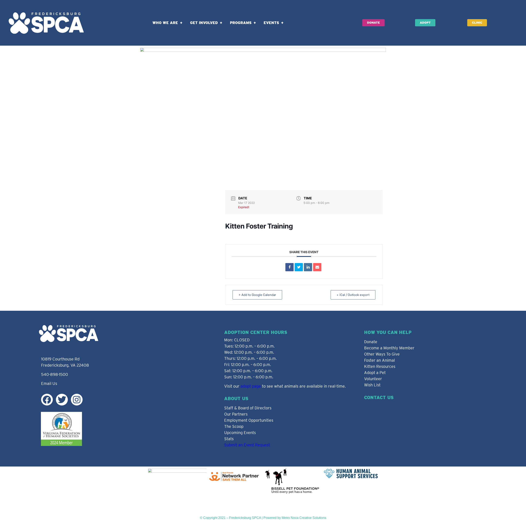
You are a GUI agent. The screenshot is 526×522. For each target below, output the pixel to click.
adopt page (250, 386)
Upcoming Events (240, 432)
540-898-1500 (54, 374)
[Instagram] (77, 399)
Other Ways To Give (382, 354)
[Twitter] (62, 399)
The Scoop (233, 426)
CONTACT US (379, 397)
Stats (229, 438)
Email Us (49, 383)
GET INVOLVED (204, 23)
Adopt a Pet (375, 372)
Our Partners (236, 414)
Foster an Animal (379, 360)
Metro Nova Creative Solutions (304, 518)
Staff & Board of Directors (247, 407)
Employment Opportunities (248, 420)
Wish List (372, 384)
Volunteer (373, 378)
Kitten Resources (379, 366)
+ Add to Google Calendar (257, 295)
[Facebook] (47, 399)
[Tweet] (299, 267)
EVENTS (271, 23)
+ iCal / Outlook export (353, 295)
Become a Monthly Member (389, 347)
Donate (370, 341)
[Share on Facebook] (289, 267)
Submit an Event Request (247, 444)
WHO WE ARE (165, 23)
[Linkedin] (308, 267)
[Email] (317, 267)
